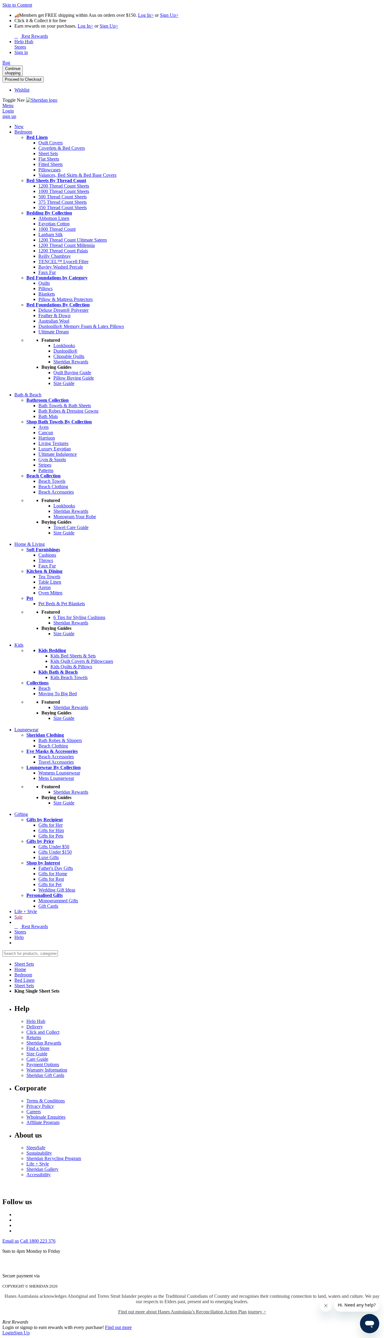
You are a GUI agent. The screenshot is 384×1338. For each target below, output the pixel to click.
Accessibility (38, 1174)
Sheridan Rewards (43, 1042)
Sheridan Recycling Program (53, 1158)
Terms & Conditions (45, 1100)
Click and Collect (42, 1032)
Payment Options (42, 1064)
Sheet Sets (24, 964)
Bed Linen (24, 980)
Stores (20, 931)
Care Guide (37, 1059)
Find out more (118, 1327)
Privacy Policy (40, 1106)
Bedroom (23, 974)
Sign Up (22, 1332)
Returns (33, 1037)
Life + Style (37, 1163)
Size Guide (36, 1053)
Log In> (146, 15)
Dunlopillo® (65, 350)
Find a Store (38, 1048)
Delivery (34, 1026)
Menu (8, 105)
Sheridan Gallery (42, 1169)
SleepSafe (35, 1147)
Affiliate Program (42, 1122)
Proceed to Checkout (23, 79)
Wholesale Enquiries (45, 1117)
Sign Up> (169, 15)
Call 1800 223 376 (38, 1240)
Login (8, 1332)
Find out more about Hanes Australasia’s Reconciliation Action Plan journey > (192, 1311)
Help (19, 937)
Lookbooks (64, 345)
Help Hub (35, 1021)
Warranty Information (46, 1069)
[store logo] (41, 100)
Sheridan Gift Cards (45, 1075)
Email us (10, 1240)
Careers (33, 1111)
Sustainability (39, 1153)
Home (20, 969)
